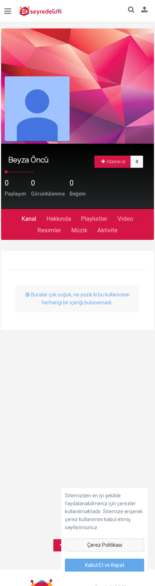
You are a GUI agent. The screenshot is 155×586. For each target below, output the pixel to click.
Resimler (49, 230)
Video (125, 218)
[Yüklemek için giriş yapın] (144, 10)
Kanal (29, 218)
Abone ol (115, 161)
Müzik (79, 230)
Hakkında (58, 218)
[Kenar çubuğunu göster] (9, 8)
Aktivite (107, 230)
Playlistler (94, 218)
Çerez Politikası (104, 545)
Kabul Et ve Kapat (104, 565)
